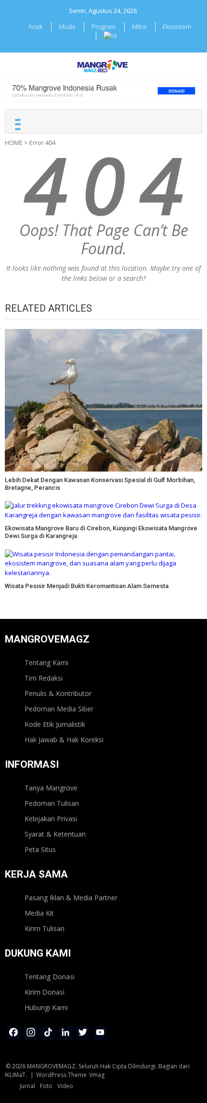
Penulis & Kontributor (58, 693)
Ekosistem (177, 26)
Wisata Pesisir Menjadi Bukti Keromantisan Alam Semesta (86, 586)
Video (65, 1086)
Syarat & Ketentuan (55, 834)
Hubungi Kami (46, 1007)
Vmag (96, 1075)
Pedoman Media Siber (59, 708)
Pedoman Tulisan (52, 803)
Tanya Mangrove (51, 787)
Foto (46, 1086)
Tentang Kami (46, 662)
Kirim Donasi (45, 992)
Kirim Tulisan (45, 928)
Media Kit (39, 913)
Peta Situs (40, 849)
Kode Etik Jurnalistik (55, 724)
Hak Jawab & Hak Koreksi (64, 739)
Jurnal (27, 1086)
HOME (14, 142)
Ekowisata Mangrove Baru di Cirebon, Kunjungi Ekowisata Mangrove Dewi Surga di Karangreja (101, 532)
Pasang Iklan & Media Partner (71, 897)
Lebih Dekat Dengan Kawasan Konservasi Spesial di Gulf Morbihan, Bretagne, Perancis (100, 483)
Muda (67, 26)
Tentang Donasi (50, 976)
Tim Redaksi (44, 678)
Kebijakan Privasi (51, 818)
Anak (35, 26)
